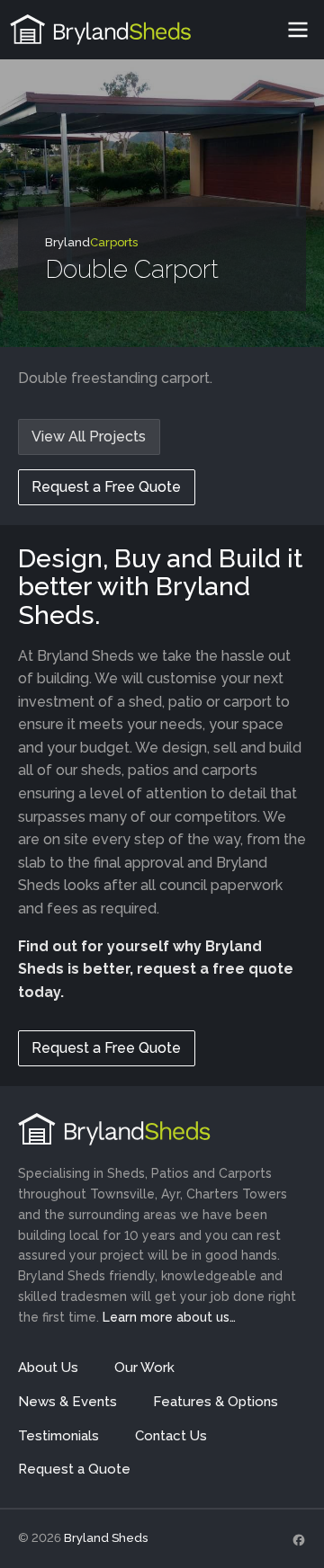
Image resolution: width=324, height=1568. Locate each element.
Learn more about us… (169, 1317)
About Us (48, 1367)
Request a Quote (74, 1469)
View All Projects (89, 436)
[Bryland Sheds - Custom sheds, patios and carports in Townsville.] (101, 29)
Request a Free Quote (106, 486)
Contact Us (171, 1436)
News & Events (67, 1402)
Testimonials (58, 1436)
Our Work (144, 1367)
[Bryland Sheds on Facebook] (299, 1539)
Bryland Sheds (106, 1538)
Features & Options (215, 1402)
